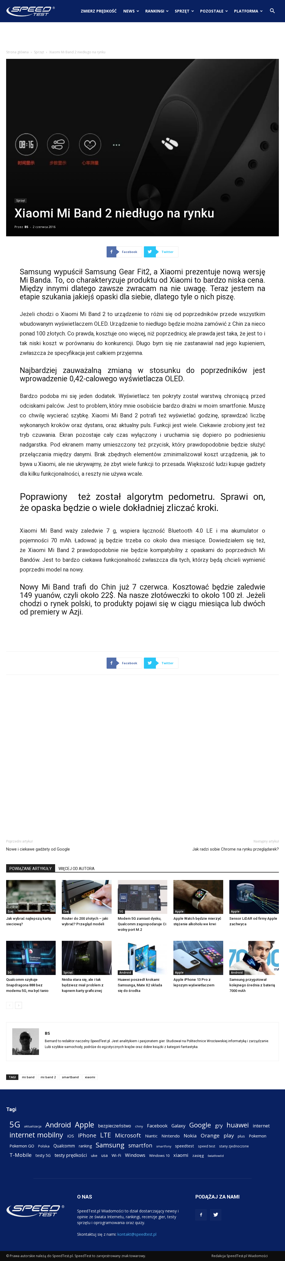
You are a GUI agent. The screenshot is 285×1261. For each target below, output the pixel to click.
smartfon (140, 1145)
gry (219, 1125)
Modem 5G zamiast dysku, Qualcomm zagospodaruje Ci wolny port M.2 (142, 924)
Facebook (157, 1126)
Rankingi (154, 11)
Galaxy (178, 1126)
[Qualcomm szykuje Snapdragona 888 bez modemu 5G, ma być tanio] (31, 958)
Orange (210, 1136)
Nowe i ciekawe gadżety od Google (38, 849)
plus (241, 1136)
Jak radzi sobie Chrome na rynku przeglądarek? (235, 849)
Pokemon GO (21, 1146)
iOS (70, 1136)
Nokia (190, 1136)
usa (104, 1155)
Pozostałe (211, 11)
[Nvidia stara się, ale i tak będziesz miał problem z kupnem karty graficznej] (86, 958)
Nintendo (170, 1136)
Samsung (110, 1145)
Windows (135, 1155)
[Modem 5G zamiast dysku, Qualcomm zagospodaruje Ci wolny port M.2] (142, 897)
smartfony (163, 1146)
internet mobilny (36, 1135)
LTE (105, 1135)
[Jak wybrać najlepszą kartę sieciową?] (31, 897)
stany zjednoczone (234, 1146)
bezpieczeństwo (114, 1126)
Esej (10, 911)
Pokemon (257, 1136)
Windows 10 (159, 1155)
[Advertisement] (142, 37)
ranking (85, 1146)
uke (94, 1155)
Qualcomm (64, 1146)
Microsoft (128, 1135)
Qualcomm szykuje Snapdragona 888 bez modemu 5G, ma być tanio (27, 985)
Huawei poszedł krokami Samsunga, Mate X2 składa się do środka (140, 985)
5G (121, 911)
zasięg (198, 1155)
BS (26, 227)
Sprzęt (182, 11)
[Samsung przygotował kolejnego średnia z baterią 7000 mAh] (254, 958)
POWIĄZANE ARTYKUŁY (30, 868)
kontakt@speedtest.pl (136, 1234)
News (129, 11)
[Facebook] (201, 1214)
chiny (139, 1126)
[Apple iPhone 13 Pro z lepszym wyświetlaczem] (198, 958)
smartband (70, 1077)
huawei (238, 1125)
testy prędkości (71, 1155)
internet (261, 1126)
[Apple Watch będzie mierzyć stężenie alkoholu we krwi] (198, 897)
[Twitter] (215, 1214)
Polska (44, 1146)
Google (200, 1125)
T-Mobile (20, 1155)
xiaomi (90, 1077)
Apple (179, 911)
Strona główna (17, 52)
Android (125, 972)
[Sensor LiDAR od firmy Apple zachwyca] (254, 897)
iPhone (87, 1135)
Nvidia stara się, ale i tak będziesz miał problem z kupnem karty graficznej (83, 985)
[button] (272, 11)
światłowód (216, 1156)
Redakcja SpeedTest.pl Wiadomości (240, 1256)
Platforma (246, 11)
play (228, 1135)
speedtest (184, 1146)
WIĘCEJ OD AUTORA (76, 868)
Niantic (151, 1136)
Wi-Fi (116, 1155)
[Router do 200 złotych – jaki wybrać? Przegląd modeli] (86, 897)
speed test (206, 1146)
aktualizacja (32, 1126)
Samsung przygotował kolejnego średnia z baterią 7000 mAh (252, 985)
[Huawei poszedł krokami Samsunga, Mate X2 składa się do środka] (142, 958)
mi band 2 (48, 1077)
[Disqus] (142, 755)
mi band (28, 1077)
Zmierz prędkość (99, 11)
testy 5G (43, 1155)
